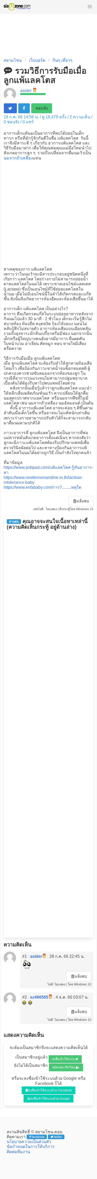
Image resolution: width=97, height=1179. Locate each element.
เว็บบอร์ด (37, 60)
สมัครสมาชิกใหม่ (63, 1067)
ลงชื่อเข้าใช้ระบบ (63, 1059)
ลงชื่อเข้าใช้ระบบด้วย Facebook (50, 1090)
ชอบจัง (41, 108)
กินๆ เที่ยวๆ (62, 60)
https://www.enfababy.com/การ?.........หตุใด (42, 487)
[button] (89, 6)
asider (26, 90)
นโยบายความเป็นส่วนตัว (29, 1141)
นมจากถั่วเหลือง (18, 158)
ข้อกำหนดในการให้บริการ (31, 1146)
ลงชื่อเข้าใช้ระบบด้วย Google (50, 1098)
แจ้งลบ (83, 501)
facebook (38, 1137)
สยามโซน (13, 60)
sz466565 (39, 997)
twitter (58, 1137)
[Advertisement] (48, 213)
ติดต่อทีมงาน (18, 1152)
